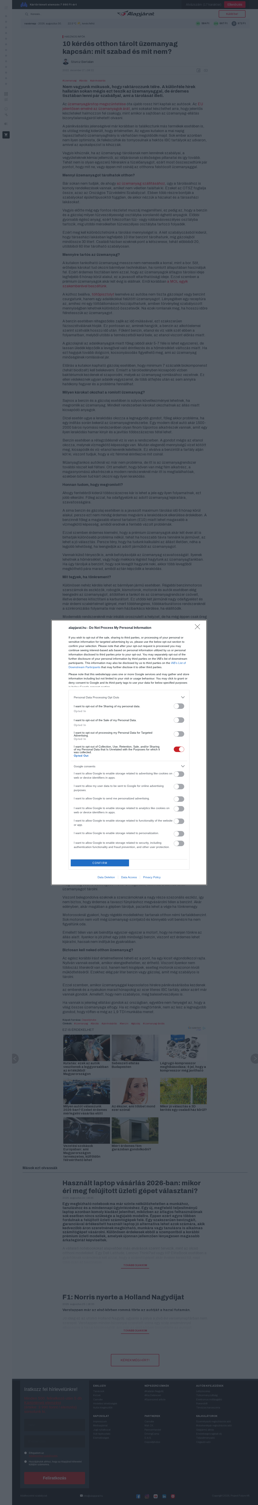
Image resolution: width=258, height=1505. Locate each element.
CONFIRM (100, 862)
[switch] (179, 706)
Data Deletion (106, 877)
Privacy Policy (152, 877)
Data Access (129, 877)
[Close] (199, 628)
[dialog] (129, 752)
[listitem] (129, 697)
